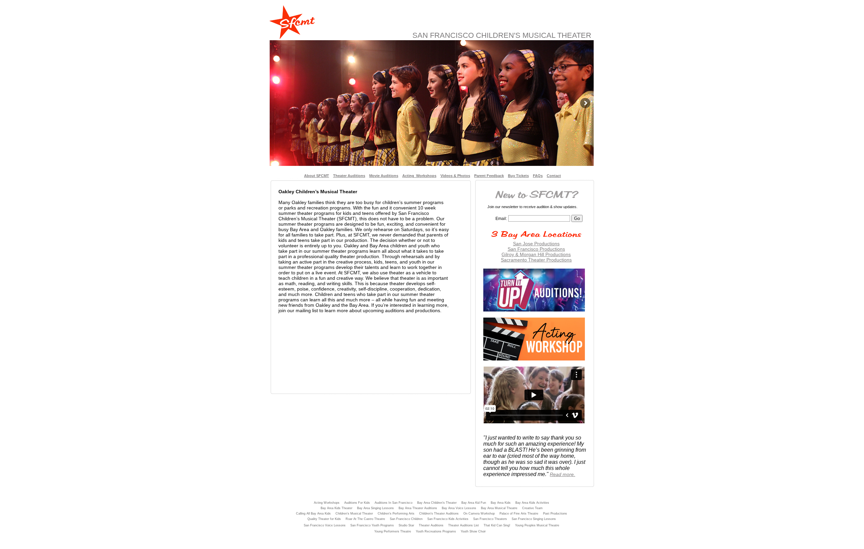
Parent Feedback (489, 176)
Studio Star (406, 525)
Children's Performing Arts (396, 513)
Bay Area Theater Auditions (418, 508)
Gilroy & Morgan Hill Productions (536, 254)
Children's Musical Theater (354, 513)
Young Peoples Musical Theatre (537, 525)
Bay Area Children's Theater (437, 502)
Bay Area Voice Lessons (459, 508)
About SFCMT (316, 176)
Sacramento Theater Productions (536, 260)
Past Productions (555, 513)
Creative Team (532, 508)
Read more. (562, 474)
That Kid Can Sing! (497, 525)
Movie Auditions (383, 176)
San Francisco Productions (536, 249)
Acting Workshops (327, 502)
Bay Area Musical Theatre (499, 508)
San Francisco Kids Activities (447, 519)
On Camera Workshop (479, 513)
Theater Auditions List (463, 525)
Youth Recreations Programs (436, 531)
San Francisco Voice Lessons (325, 525)
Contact (554, 176)
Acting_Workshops (419, 176)
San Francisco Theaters (490, 519)
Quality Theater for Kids (324, 519)
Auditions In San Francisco (393, 502)
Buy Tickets (518, 176)
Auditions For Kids (357, 502)
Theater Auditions (349, 176)
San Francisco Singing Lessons (534, 519)
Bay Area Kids (501, 502)
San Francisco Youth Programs (372, 525)
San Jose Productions (536, 243)
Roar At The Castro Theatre (365, 519)
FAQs (538, 176)
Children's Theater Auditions (439, 513)
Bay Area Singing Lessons (375, 508)
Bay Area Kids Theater (336, 508)
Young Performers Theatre (392, 531)
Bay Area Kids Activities (532, 502)
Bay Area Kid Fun (473, 502)
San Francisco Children (406, 519)
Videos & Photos (455, 176)
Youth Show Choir (473, 531)
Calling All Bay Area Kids (313, 513)
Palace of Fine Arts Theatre (519, 513)
